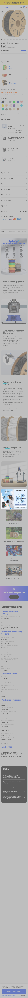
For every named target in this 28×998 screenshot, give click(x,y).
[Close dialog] (26, 490)
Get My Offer (20, 504)
